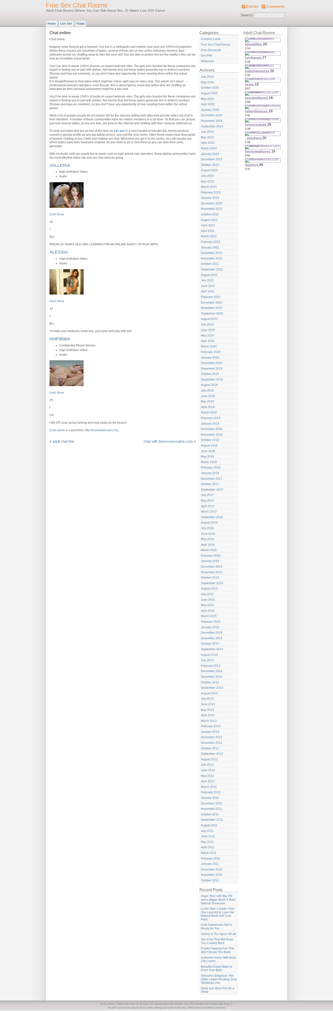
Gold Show (56, 214)
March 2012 (209, 787)
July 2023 (207, 176)
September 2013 (212, 687)
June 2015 (208, 599)
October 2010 (210, 880)
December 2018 (211, 429)
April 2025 (208, 104)
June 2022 (208, 225)
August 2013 (209, 693)
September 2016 (212, 517)
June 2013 (208, 704)
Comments (275, 7)
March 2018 (209, 462)
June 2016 (208, 533)
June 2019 (208, 396)
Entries (252, 7)
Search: (247, 15)
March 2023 (209, 187)
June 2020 (208, 330)
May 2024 (207, 137)
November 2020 (211, 308)
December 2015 (211, 566)
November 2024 (211, 121)
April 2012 (208, 781)
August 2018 (209, 445)
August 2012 (209, 759)
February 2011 (210, 858)
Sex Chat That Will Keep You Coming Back (217, 941)
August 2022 (209, 220)
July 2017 (207, 495)
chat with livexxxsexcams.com (168, 441)
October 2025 (210, 87)
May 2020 (207, 335)
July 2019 (207, 390)
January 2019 (210, 423)
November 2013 (211, 676)
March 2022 (209, 236)
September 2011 (212, 819)
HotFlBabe (59, 338)
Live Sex (66, 23)
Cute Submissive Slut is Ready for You (216, 926)
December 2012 (211, 737)
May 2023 (207, 181)
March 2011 (208, 853)
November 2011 (211, 809)
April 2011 (207, 847)
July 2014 (207, 660)
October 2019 (210, 374)
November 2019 (211, 368)
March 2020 (209, 346)
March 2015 (209, 616)
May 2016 (207, 539)
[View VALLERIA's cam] (66, 207)
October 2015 (210, 577)
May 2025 (207, 99)
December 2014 (211, 632)
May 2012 (207, 776)
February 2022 (210, 242)
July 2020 (207, 324)
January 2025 (210, 110)
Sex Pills (206, 55)
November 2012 (211, 742)
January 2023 (210, 198)
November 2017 (211, 478)
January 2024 (210, 154)
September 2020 (212, 313)
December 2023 (211, 159)
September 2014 (212, 649)
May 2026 (207, 82)
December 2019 (211, 363)
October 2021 (210, 264)
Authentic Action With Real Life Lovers (218, 959)
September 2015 (212, 583)
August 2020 (209, 319)
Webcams (207, 61)
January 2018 (210, 473)
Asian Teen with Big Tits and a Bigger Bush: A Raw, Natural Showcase (218, 899)
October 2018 (210, 440)
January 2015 (210, 627)
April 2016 (208, 544)
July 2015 (207, 594)
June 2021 (208, 286)
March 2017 (209, 511)
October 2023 (210, 165)
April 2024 (208, 142)
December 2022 (211, 203)
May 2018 (207, 456)
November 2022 (211, 208)
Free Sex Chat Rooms (76, 5)
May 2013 (207, 710)
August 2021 (209, 275)
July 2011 (207, 831)
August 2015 (209, 588)
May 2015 (207, 605)
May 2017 (207, 500)
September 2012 (212, 753)
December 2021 (211, 253)
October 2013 (210, 682)
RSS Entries (195, 1007)
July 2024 (207, 132)
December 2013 (211, 671)
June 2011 (208, 836)
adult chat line (63, 441)
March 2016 (209, 550)
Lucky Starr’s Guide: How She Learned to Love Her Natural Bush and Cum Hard (217, 914)
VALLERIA (59, 165)
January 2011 (210, 864)
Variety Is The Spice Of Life (218, 934)
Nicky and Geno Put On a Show (217, 990)
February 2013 (210, 726)
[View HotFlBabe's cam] (66, 385)
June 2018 (208, 451)
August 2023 (209, 170)
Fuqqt (80, 23)
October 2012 (210, 748)
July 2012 (207, 764)
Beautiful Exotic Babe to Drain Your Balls (216, 968)
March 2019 (209, 412)
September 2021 (212, 269)
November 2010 (211, 875)
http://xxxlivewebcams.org (101, 430)
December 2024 (211, 115)
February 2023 (210, 192)
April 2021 (208, 291)
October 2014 (210, 643)
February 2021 (210, 297)
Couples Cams (211, 39)
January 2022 (210, 247)
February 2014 (210, 666)
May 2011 (207, 842)
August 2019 (209, 385)
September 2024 (212, 126)
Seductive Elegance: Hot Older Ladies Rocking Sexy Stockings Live (219, 979)
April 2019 (208, 407)
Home (52, 23)
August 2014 (209, 655)
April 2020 (208, 341)
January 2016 (210, 561)
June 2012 (208, 770)
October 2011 (210, 814)
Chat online (57, 430)
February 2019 (210, 418)
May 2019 (207, 401)
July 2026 (207, 76)
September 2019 (212, 379)
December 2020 (211, 302)
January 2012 (210, 798)
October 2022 (210, 214)
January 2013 (210, 732)
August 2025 (209, 93)
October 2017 (210, 484)
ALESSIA (58, 252)
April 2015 (208, 610)
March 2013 (209, 721)
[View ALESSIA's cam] (66, 293)
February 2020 (210, 352)
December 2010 (211, 869)
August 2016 (209, 522)
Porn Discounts (211, 50)
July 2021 (207, 280)
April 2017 (208, 506)
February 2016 (210, 555)
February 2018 (210, 467)
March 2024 (209, 148)
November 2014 (211, 638)
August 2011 (209, 825)
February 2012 (210, 792)
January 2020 (210, 357)
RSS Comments (216, 1007)
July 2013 (207, 698)
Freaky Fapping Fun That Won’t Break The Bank (217, 950)
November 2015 (211, 572)
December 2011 (211, 803)
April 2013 (208, 715)
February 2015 (210, 621)
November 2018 (211, 434)
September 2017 (212, 489)
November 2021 (211, 258)
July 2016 (207, 528)
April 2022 (208, 231)
